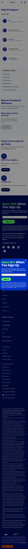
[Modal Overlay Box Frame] (14, 274)
